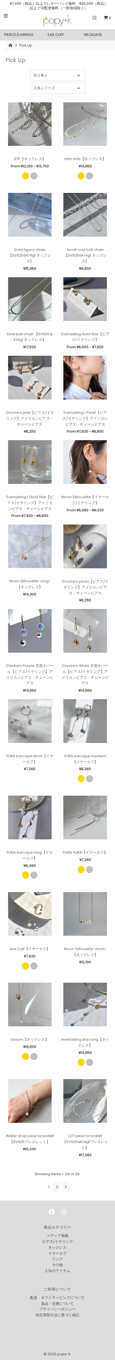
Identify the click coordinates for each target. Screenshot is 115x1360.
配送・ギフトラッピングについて (57, 1297)
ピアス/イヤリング (57, 1241)
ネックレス (57, 1247)
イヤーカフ (57, 1253)
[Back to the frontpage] (11, 45)
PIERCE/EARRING (18, 34)
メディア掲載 (57, 1235)
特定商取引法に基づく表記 (57, 1315)
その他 (57, 1264)
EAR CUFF (56, 34)
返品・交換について (57, 1303)
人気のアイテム (57, 1270)
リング (57, 1259)
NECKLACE (93, 34)
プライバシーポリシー (57, 1309)
